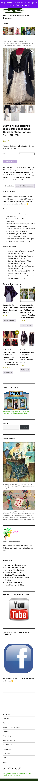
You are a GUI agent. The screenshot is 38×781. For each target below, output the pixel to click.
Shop (9, 41)
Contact (6, 718)
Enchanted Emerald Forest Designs (20, 180)
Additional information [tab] (24, 186)
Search (5, 423)
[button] (32, 51)
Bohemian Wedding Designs (14, 567)
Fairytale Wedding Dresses (14, 572)
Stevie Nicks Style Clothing (14, 585)
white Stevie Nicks (26, 177)
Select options (9, 320)
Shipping (6, 732)
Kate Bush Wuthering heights (15, 575)
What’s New (7, 745)
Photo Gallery (7, 736)
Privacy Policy (28, 773)
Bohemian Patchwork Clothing (15, 565)
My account (7, 749)
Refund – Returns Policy (11, 727)
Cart (4, 758)
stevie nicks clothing (26, 175)
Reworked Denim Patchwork (15, 582)
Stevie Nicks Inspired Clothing (19, 172)
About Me (6, 714)
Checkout (6, 753)
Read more (8, 373)
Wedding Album (9, 740)
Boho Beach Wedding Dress (14, 570)
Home (5, 41)
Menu (6, 23)
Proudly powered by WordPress (11, 775)
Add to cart (9, 162)
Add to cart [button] (25, 370)
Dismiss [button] (26, 5)
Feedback (6, 723)
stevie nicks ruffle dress (11, 177)
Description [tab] (9, 186)
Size (4, 154)
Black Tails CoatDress (10, 175)
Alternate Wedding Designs (12, 170)
